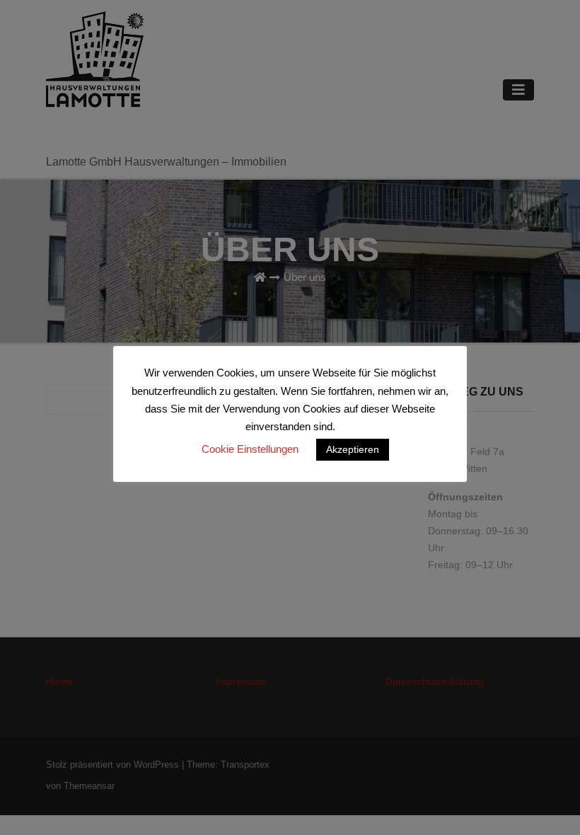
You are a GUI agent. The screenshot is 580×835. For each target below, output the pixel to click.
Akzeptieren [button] (352, 449)
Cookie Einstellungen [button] (250, 449)
